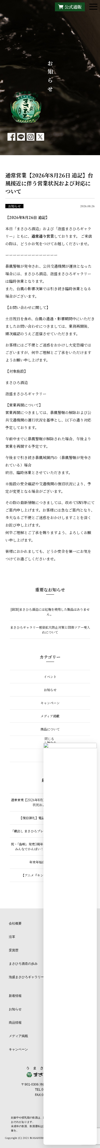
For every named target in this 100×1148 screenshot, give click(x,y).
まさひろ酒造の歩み (23, 964)
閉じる (49, 739)
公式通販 (73, 7)
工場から (50, 742)
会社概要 (15, 923)
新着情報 (15, 996)
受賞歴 (13, 950)
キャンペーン (50, 702)
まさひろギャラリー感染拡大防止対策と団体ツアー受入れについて (50, 629)
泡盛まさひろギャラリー (26, 977)
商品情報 (15, 1022)
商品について (50, 729)
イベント (50, 676)
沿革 (12, 937)
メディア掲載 (50, 716)
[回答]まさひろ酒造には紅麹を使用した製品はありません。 (50, 611)
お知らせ (14, 206)
